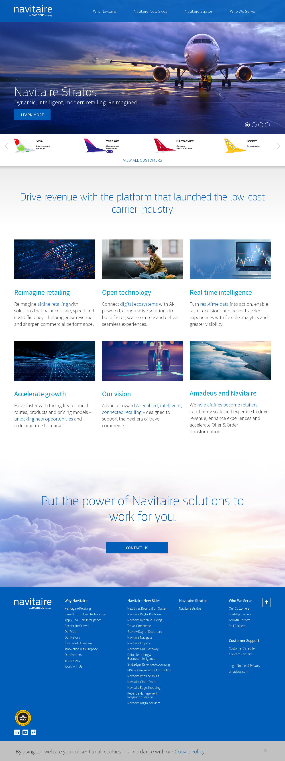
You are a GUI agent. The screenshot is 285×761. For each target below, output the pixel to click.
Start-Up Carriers (240, 614)
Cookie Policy (190, 751)
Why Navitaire (104, 11)
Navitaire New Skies (150, 11)
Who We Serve (242, 11)
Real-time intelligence (221, 292)
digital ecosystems (139, 304)
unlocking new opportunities (43, 418)
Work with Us (73, 666)
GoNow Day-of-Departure (144, 631)
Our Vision (71, 631)
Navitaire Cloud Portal (142, 682)
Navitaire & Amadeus (78, 643)
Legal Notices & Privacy (244, 666)
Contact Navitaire (240, 654)
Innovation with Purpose (81, 649)
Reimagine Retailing (78, 608)
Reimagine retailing (42, 292)
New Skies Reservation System (147, 608)
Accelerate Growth (77, 626)
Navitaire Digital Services (143, 703)
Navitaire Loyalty (138, 643)
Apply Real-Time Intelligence (83, 620)
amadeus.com (238, 671)
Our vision (116, 393)
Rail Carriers (237, 626)
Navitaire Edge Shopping (144, 687)
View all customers (142, 160)
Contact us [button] (137, 547)
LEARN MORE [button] (32, 114)
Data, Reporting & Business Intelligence (141, 657)
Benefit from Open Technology (85, 614)
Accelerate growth (40, 393)
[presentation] (6, 146)
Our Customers (239, 608)
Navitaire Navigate (139, 637)
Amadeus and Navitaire (223, 393)
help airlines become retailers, (228, 404)
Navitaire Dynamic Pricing (144, 620)
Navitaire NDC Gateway (143, 649)
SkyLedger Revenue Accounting (148, 664)
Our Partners (73, 655)
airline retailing (52, 304)
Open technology (126, 292)
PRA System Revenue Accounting (149, 670)
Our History (72, 637)
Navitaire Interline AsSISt (143, 676)
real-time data (214, 304)
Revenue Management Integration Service (142, 695)
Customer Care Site (241, 648)
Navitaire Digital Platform (144, 614)
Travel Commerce (139, 626)
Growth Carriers (239, 620)
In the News (72, 660)
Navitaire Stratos (199, 11)
